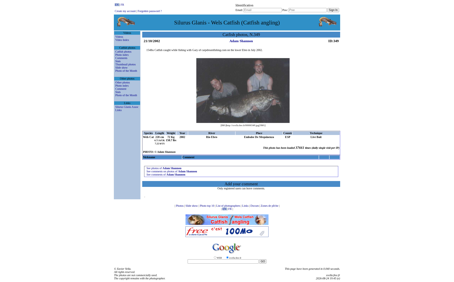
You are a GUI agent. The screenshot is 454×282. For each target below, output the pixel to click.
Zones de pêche (270, 205)
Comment (120, 88)
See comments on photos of (171, 171)
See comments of (165, 174)
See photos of (163, 168)
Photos (180, 205)
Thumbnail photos (125, 64)
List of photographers (228, 205)
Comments (121, 58)
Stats (118, 61)
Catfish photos (123, 51)
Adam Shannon (241, 41)
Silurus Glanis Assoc (127, 106)
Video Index (122, 39)
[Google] (227, 254)
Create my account (125, 11)
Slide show (121, 67)
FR (122, 4)
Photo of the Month (126, 70)
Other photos (122, 82)
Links (118, 110)
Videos (119, 36)
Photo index (122, 54)
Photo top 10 (207, 205)
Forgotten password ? (150, 11)
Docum (254, 205)
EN (117, 4)
